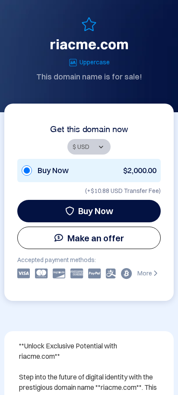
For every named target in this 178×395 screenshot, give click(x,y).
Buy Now (95, 210)
